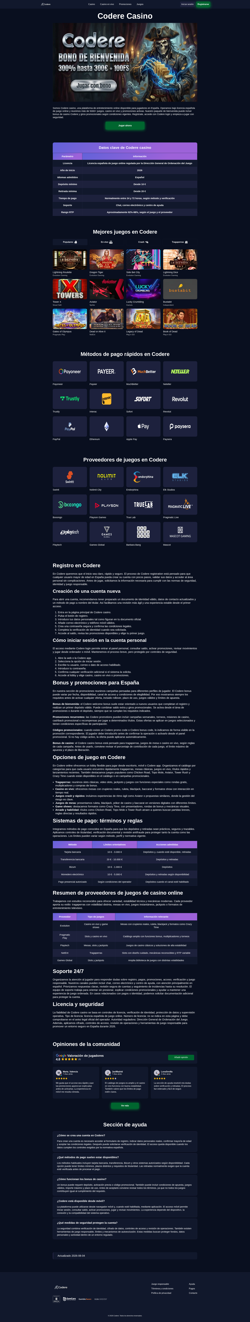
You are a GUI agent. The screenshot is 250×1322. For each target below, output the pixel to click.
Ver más (125, 1106)
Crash (141, 242)
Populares (68, 242)
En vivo (104, 242)
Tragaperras (178, 242)
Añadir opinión (181, 1057)
